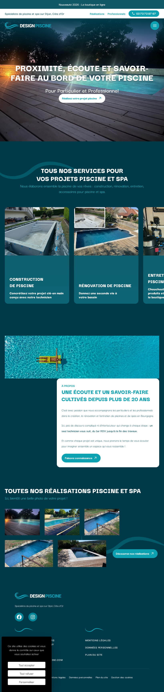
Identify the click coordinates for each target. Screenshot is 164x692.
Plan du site (93, 654)
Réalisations (97, 13)
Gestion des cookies (122, 677)
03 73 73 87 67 (147, 14)
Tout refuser (27, 673)
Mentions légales (98, 640)
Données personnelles (101, 647)
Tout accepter (27, 665)
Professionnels (116, 13)
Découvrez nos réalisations (132, 553)
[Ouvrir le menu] (154, 25)
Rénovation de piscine (105, 285)
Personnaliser (26, 682)
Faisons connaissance (78, 458)
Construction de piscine (26, 282)
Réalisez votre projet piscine (79, 98)
